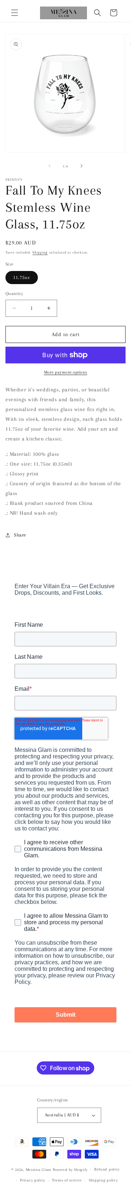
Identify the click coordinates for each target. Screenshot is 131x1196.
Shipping (40, 252)
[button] (15, 13)
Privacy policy (32, 1180)
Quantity (14, 293)
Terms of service (67, 1180)
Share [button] (20, 535)
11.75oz (21, 277)
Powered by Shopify (70, 1169)
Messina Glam (38, 1169)
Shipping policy (103, 1180)
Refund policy (107, 1169)
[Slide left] (49, 166)
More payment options (65, 372)
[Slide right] (82, 166)
